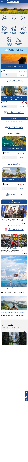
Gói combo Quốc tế (14, 164)
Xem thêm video (21, 331)
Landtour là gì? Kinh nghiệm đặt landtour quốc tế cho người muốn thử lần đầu (14, 248)
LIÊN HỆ (22, 75)
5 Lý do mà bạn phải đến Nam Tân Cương (11, 288)
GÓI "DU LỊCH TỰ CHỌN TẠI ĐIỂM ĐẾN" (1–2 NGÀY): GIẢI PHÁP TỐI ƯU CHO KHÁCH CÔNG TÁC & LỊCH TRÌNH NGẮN (14, 311)
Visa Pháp (13, 118)
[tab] (5, 121)
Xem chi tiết (4, 74)
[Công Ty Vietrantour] (13, 1)
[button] (1, 1)
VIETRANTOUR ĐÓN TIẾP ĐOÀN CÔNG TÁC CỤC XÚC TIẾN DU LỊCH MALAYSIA (14, 201)
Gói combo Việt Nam (14, 133)
